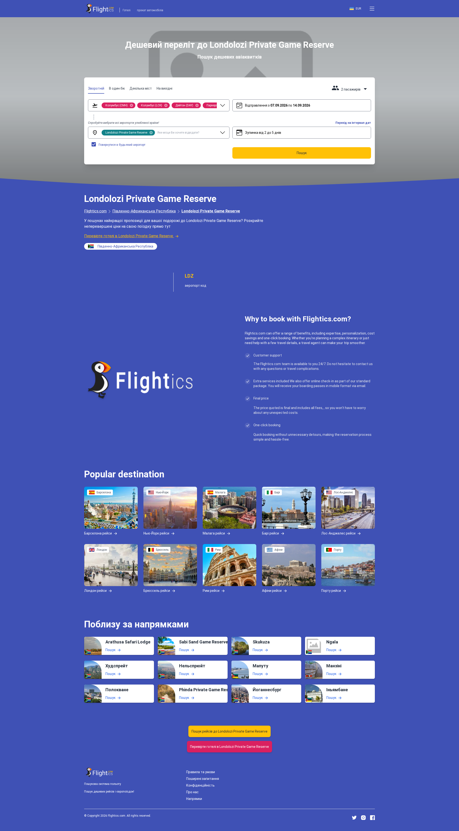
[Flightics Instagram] (363, 817)
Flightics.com (95, 211)
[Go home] (99, 772)
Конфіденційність (200, 785)
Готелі (127, 10)
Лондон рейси (95, 591)
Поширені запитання (202, 779)
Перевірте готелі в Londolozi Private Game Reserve (128, 236)
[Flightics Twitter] (354, 817)
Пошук (110, 650)
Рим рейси (211, 591)
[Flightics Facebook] (372, 817)
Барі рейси (270, 533)
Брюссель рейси (156, 591)
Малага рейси (214, 533)
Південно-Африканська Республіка (144, 211)
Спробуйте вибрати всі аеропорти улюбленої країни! (123, 122)
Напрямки (194, 799)
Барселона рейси (98, 533)
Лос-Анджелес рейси (338, 533)
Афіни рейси (272, 591)
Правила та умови (200, 772)
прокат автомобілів (150, 10)
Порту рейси (331, 591)
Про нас (192, 792)
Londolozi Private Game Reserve (210, 211)
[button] (372, 8)
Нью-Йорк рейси (156, 533)
